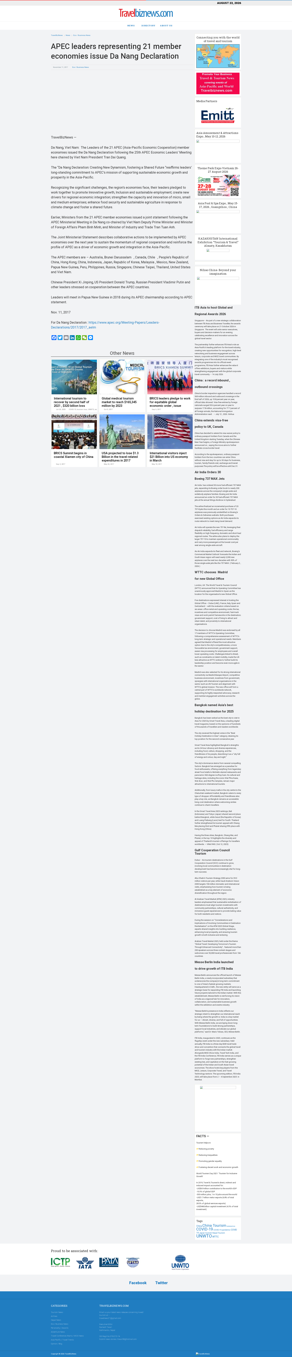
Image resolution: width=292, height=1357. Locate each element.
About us (166, 25)
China (199, 1226)
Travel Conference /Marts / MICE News (67, 1336)
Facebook (137, 1283)
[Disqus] (122, 519)
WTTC (215, 1236)
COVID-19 (72, 409)
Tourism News (57, 1312)
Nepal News (56, 1320)
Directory (148, 25)
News (131, 25)
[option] (122, 101)
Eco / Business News (80, 67)
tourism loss (82, 409)
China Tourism (214, 1225)
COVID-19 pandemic (221, 1230)
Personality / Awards (59, 1328)
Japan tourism (205, 1233)
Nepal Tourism (218, 1233)
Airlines (54, 1316)
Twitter (161, 1283)
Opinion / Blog (56, 1344)
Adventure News (58, 1332)
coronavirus (231, 1226)
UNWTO (91, 409)
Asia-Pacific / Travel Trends (62, 1340)
